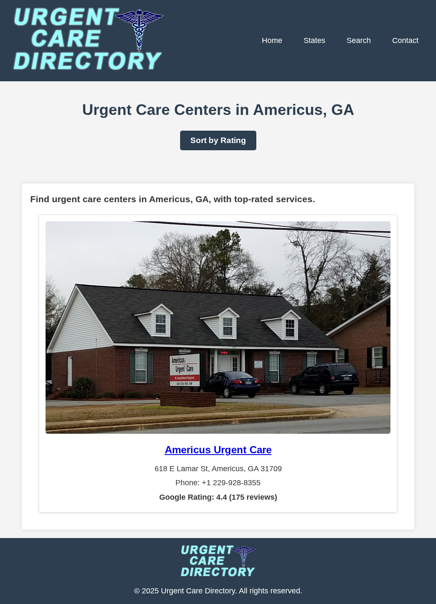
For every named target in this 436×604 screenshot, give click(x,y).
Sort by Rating (218, 140)
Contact (405, 40)
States (314, 40)
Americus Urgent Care (218, 449)
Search (359, 40)
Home (272, 40)
